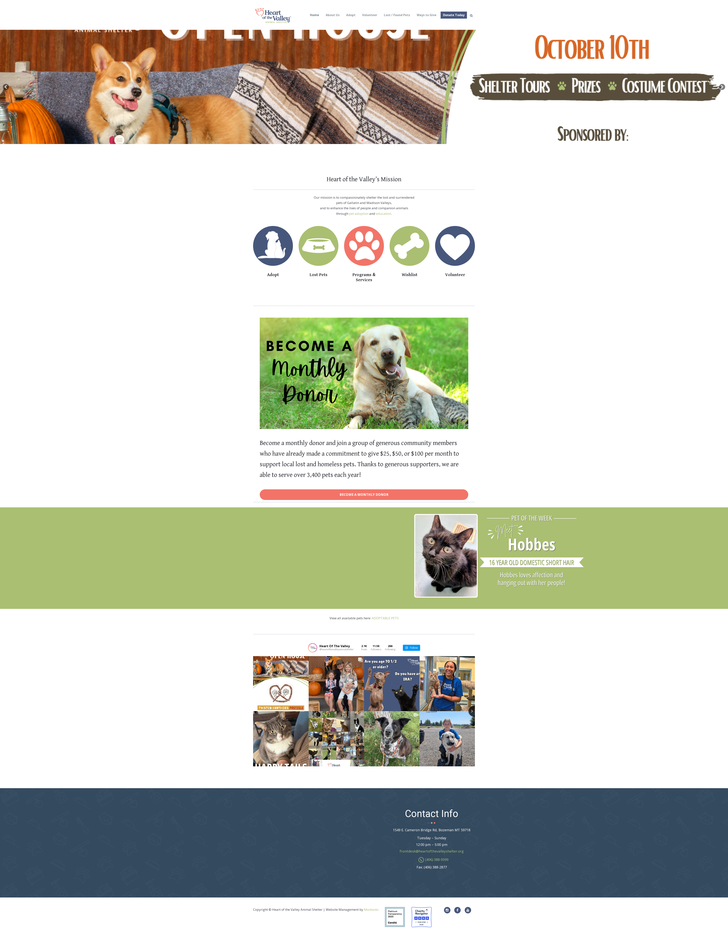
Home (314, 15)
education (383, 213)
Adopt (350, 15)
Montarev (371, 909)
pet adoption (359, 213)
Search (471, 15)
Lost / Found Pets (397, 15)
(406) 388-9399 (436, 859)
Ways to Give (426, 15)
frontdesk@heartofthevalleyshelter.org (432, 851)
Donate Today (453, 15)
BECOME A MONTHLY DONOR (364, 494)
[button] (6, 87)
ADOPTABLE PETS (385, 618)
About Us (333, 15)
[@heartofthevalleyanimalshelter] (312, 648)
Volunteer (369, 15)
